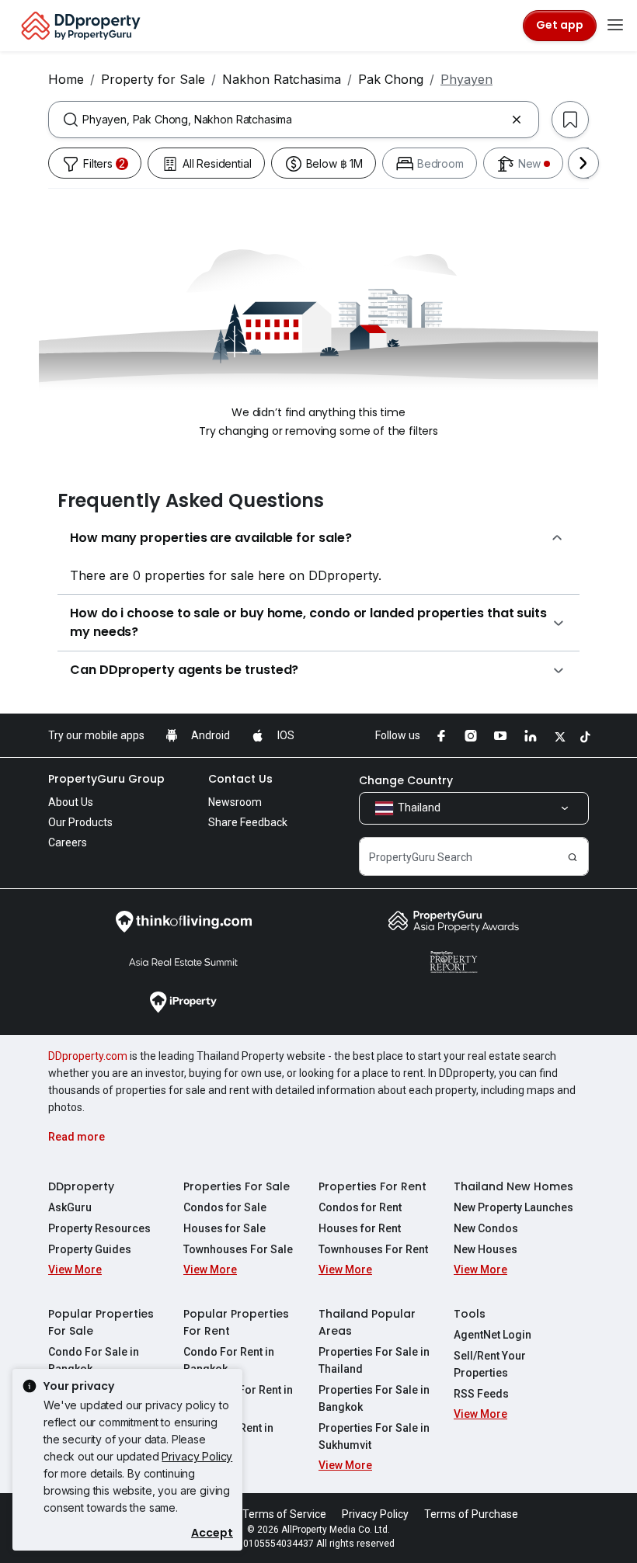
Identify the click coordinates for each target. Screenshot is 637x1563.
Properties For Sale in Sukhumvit (374, 1436)
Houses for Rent (359, 1228)
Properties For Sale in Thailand (374, 1360)
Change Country (406, 780)
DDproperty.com (87, 1056)
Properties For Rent (372, 1186)
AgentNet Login (492, 1335)
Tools (470, 1314)
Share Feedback (247, 822)
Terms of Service (284, 1514)
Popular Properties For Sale (101, 1322)
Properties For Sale (236, 1186)
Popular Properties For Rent (236, 1322)
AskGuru (70, 1207)
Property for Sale (153, 79)
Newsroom (235, 802)
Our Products (80, 822)
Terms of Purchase (471, 1514)
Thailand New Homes (513, 1186)
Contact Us (240, 779)
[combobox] (293, 119)
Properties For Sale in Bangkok (374, 1398)
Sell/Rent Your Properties (490, 1364)
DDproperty (81, 1186)
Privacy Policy (197, 1456)
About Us (70, 802)
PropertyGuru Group (106, 779)
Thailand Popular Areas (367, 1322)
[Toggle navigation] (615, 25)
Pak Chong (390, 79)
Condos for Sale (224, 1207)
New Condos (486, 1228)
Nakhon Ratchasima (281, 79)
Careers (67, 842)
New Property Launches (513, 1207)
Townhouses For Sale (238, 1249)
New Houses (485, 1249)
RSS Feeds (481, 1394)
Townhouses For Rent (373, 1249)
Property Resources (99, 1228)
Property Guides (89, 1249)
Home (66, 79)
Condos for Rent (360, 1207)
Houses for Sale (224, 1228)
